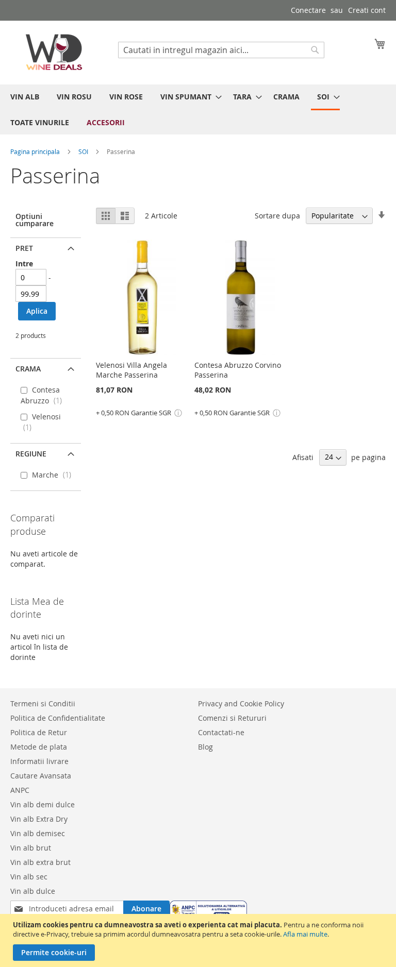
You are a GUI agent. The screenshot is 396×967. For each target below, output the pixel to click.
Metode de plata (38, 747)
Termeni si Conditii (42, 703)
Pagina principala (35, 151)
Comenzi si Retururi (232, 718)
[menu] (198, 109)
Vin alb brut (30, 848)
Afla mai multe (305, 934)
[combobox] (221, 50)
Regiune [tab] (30, 454)
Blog (205, 747)
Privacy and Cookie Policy (241, 703)
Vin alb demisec (37, 833)
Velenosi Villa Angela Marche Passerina (131, 370)
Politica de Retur (38, 732)
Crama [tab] (28, 369)
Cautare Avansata (40, 776)
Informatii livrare (39, 761)
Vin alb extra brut (40, 862)
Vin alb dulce (32, 891)
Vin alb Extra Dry (39, 819)
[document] (199, 940)
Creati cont (367, 10)
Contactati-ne (221, 732)
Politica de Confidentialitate (57, 718)
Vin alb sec (28, 876)
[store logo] (54, 52)
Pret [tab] (24, 248)
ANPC (19, 790)
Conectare (308, 10)
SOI (84, 151)
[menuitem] (24, 96)
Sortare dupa (277, 215)
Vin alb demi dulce (42, 804)
